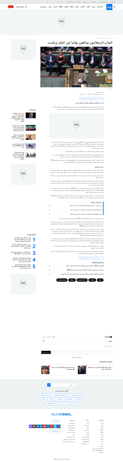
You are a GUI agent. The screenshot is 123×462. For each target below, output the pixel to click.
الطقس (87, 428)
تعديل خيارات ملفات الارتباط (69, 442)
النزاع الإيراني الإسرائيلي (76, 395)
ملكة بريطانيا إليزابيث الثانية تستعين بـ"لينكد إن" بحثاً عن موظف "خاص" (86, 210)
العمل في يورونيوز (71, 437)
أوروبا (93, 7)
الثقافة (66, 7)
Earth (60, 7)
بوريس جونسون (61, 280)
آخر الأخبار (100, 7)
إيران (51, 399)
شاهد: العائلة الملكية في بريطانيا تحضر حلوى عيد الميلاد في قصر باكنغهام (86, 214)
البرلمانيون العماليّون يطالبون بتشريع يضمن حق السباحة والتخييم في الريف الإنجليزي (82, 274)
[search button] (46, 2)
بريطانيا (72, 280)
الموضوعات (100, 420)
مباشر (10, 6)
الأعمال (82, 7)
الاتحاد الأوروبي (82, 280)
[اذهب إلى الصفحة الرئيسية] (109, 7)
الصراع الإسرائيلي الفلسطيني (60, 395)
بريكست (92, 280)
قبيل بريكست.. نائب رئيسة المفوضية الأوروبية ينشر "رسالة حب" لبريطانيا (86, 205)
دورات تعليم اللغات (85, 444)
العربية (112, 2)
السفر (76, 7)
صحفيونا (101, 446)
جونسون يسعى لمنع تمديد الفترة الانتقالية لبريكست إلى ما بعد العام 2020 (85, 270)
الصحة (55, 7)
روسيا (67, 403)
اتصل (74, 435)
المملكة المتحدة (99, 38)
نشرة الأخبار (86, 425)
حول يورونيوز (72, 423)
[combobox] (55, 2)
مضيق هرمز (59, 399)
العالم (88, 7)
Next (71, 7)
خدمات (87, 420)
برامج (102, 444)
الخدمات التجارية (71, 425)
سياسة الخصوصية (71, 432)
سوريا (74, 403)
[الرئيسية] (111, 38)
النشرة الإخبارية (54, 431)
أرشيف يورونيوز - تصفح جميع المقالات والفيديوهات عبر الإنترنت (97, 450)
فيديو (50, 7)
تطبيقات (87, 435)
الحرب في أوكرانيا (45, 395)
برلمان (100, 280)
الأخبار (108, 38)
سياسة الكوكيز (72, 430)
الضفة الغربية (50, 403)
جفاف (43, 399)
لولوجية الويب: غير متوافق (69, 439)
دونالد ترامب (69, 399)
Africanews (86, 442)
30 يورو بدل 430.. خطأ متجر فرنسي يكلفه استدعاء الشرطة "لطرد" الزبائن (85, 266)
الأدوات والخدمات (85, 439)
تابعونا (87, 432)
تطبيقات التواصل (85, 437)
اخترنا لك (32, 110)
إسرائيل (79, 399)
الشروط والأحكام (71, 428)
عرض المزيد (72, 420)
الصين (59, 403)
